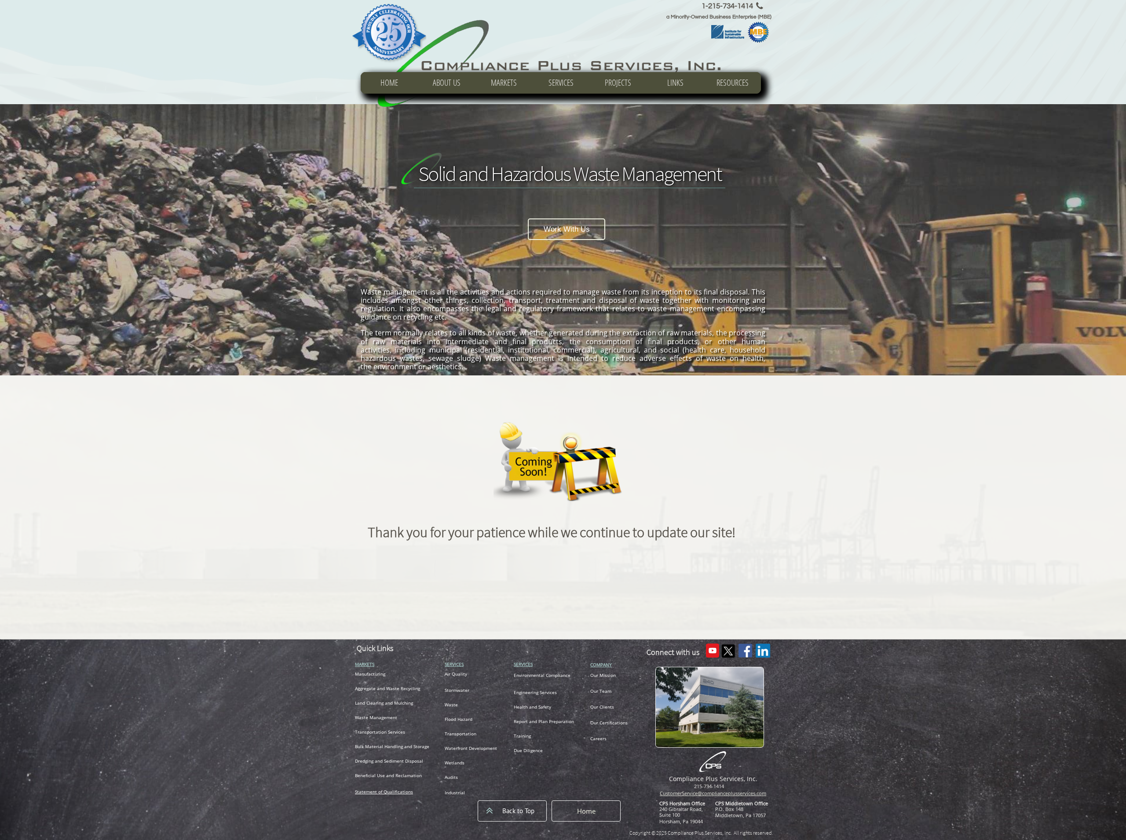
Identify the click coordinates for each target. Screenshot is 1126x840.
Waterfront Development (471, 748)
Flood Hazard (458, 719)
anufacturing (372, 674)
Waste (451, 705)
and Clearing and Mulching (385, 703)
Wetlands (454, 763)
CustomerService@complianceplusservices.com (713, 793)
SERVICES (454, 664)
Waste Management (376, 717)
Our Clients (602, 707)
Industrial (455, 792)
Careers (598, 738)
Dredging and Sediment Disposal (389, 761)
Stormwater (457, 690)
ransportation (372, 732)
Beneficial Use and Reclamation (388, 775)
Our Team (600, 691)
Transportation (460, 734)
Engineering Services (535, 692)
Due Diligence (528, 750)
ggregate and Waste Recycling (389, 688)
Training (522, 736)
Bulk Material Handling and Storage (392, 746)
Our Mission (603, 675)
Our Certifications (609, 723)
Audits (451, 777)
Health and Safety (532, 707)
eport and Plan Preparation (545, 721)
